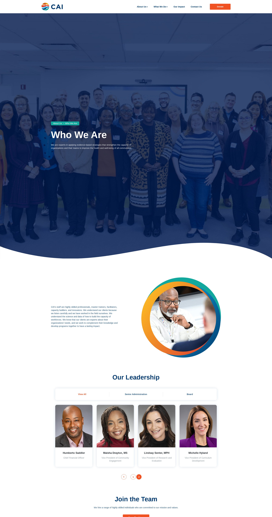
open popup (73, 406)
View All (82, 394)
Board (190, 394)
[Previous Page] (123, 476)
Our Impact (179, 7)
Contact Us (196, 7)
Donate (220, 7)
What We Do (160, 7)
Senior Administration (136, 394)
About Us (141, 7)
